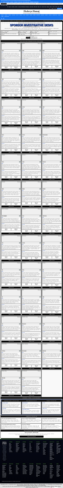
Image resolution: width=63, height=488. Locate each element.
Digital (44, 473)
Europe (30, 447)
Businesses (44, 445)
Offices (10, 448)
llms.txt (59, 486)
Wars (43, 448)
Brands (56, 6)
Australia (30, 451)
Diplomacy (37, 446)
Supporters (24, 448)
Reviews (53, 6)
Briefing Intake (59, 448)
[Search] (3, 18)
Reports (51, 6)
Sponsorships (31, 6)
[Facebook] (49, 8)
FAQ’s (57, 453)
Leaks (17, 471)
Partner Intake (59, 445)
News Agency (27, 6)
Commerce (17, 468)
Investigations (38, 443)
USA (30, 444)
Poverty (17, 473)
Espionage (37, 447)
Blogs (10, 449)
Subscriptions (31, 466)
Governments (45, 444)
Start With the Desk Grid (31, 436)
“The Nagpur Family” (41, 484)
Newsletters (11, 473)
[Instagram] (51, 8)
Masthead (17, 443)
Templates (10, 472)
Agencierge (32, 484)
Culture (37, 445)
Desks (23, 447)
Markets (17, 472)
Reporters (17, 445)
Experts (24, 451)
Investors (10, 450)
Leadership (10, 451)
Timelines (58, 470)
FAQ (36, 37)
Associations (24, 450)
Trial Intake (58, 452)
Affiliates (24, 446)
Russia (30, 449)
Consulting (12, 6)
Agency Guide (25, 473)
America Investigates (19, 484)
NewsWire (17, 449)
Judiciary (37, 449)
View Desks (28, 37)
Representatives (45, 443)
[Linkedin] (54, 8)
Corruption (37, 444)
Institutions (44, 446)
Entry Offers (58, 467)
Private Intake (58, 449)
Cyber (17, 466)
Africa (30, 448)
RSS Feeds (52, 486)
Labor (2, 16)
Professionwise (25, 470)
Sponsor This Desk (11, 69)
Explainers (10, 470)
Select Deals (58, 465)
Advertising (44, 469)
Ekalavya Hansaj (31, 11)
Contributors (18, 447)
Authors (17, 446)
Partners (24, 445)
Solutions (16, 6)
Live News (58, 468)
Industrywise (24, 469)
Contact (61, 6)
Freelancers (17, 448)
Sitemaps (56, 486)
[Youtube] (52, 8)
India (30, 445)
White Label (35, 6)
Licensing (19, 6)
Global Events (58, 469)
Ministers (44, 447)
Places (45, 6)
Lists (40, 6)
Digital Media (31, 465)
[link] (31, 486)
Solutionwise (24, 467)
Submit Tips (58, 450)
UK (29, 450)
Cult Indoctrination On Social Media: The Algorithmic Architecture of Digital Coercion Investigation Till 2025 (47, 3)
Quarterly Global (26, 484)
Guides (39, 6)
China (30, 446)
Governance (32, 37)
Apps (10, 469)
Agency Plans (25, 472)
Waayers (35, 484)
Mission (10, 444)
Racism (37, 450)
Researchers (24, 449)
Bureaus (17, 450)
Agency (10, 6)
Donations (30, 472)
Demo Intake (58, 451)
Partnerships (59, 8)
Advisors (24, 443)
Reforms (37, 451)
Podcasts (48, 6)
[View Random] (1, 18)
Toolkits (10, 471)
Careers (10, 446)
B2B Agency (24, 465)
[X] (55, 8)
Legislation (6, 16)
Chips (17, 465)
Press (17, 451)
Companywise (25, 466)
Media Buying (23, 6)
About (58, 6)
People (43, 6)
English (53, 487)
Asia (30, 443)
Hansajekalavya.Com (4, 484)
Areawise (24, 468)
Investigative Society (12, 484)
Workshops (58, 466)
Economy (17, 469)
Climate (17, 467)
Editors (17, 444)
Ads (7, 6)
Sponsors (24, 444)
